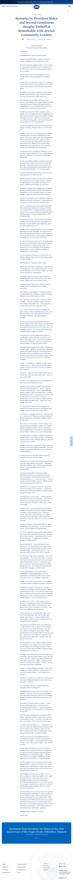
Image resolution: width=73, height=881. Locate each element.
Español (19, 872)
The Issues (5, 869)
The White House (21, 869)
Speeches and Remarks (44, 39)
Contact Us (45, 863)
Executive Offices (21, 867)
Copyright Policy (46, 867)
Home (3, 864)
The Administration (22, 864)
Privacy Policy (46, 865)
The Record (5, 867)
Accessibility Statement (46, 869)
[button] (71, 444)
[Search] (68, 11)
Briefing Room (31, 39)
